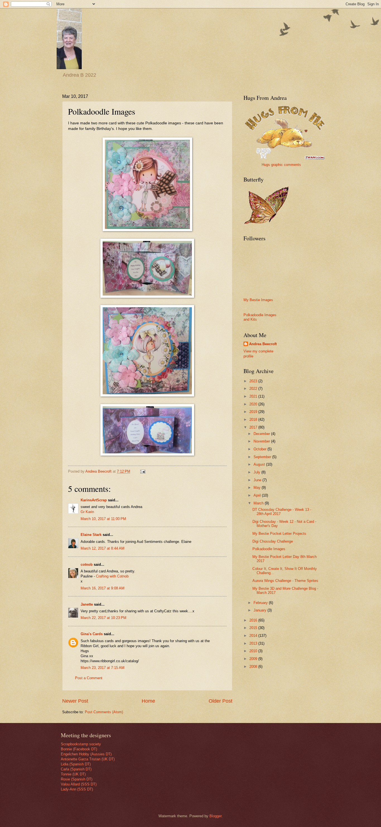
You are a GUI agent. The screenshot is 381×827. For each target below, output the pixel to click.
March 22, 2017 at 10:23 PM (103, 618)
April (258, 495)
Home (148, 701)
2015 (253, 628)
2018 (253, 419)
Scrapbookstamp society (81, 744)
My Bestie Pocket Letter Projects (279, 533)
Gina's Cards (92, 634)
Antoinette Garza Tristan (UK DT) (88, 759)
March (259, 503)
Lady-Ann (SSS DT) (77, 789)
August (260, 464)
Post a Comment (88, 678)
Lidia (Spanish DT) (76, 764)
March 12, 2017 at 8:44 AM (102, 548)
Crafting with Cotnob (112, 576)
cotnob (87, 564)
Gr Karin (87, 512)
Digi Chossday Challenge (272, 541)
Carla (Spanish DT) (76, 769)
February (261, 603)
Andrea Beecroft (263, 344)
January (260, 610)
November (262, 441)
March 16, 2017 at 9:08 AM (102, 588)
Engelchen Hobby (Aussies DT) (86, 754)
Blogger (215, 816)
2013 (253, 643)
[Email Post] (142, 471)
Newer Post (75, 701)
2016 (253, 620)
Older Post (220, 701)
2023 (253, 381)
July (257, 472)
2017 (253, 427)
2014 (253, 635)
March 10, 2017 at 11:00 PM (103, 519)
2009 (253, 659)
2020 (253, 404)
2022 (253, 388)
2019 (253, 412)
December (262, 434)
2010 (253, 651)
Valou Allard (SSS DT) (79, 784)
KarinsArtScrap (94, 500)
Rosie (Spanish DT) (76, 779)
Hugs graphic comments (281, 165)
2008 (253, 666)
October (260, 449)
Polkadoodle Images (268, 549)
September (263, 457)
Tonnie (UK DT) (73, 774)
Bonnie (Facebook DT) (79, 749)
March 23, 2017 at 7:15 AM (102, 668)
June (258, 480)
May (258, 487)
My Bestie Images (258, 300)
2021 (253, 396)
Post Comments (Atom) (104, 712)
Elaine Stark (91, 535)
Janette (87, 604)
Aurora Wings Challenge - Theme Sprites (285, 581)
